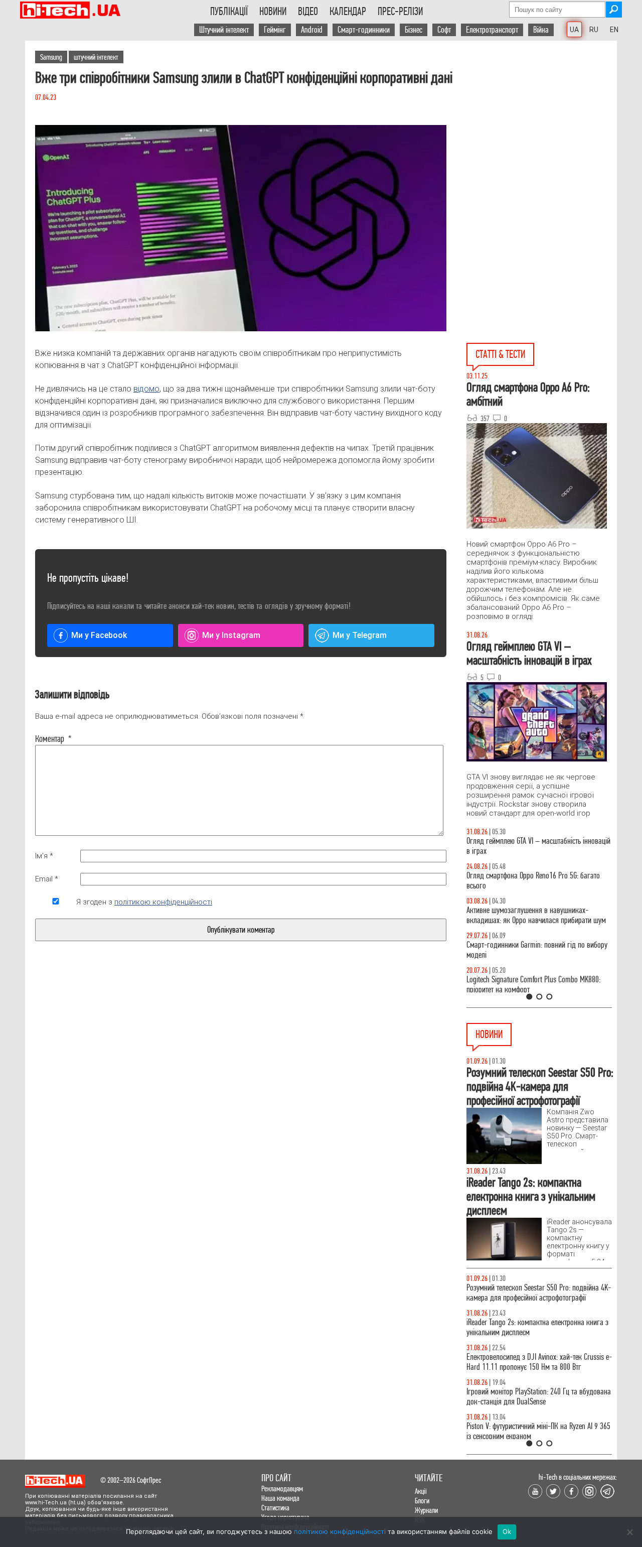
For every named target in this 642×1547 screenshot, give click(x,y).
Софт (444, 30)
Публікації (229, 11)
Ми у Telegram (360, 635)
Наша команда (280, 1498)
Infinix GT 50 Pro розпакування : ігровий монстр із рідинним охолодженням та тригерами (539, 984)
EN (614, 30)
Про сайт (276, 1478)
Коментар (53, 738)
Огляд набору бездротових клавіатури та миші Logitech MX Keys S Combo (534, 880)
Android (312, 30)
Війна (541, 30)
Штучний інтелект (224, 30)
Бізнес (413, 30)
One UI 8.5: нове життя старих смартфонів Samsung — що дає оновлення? (526, 915)
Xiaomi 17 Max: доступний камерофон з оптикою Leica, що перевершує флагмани (537, 1292)
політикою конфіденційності (163, 902)
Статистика (275, 1507)
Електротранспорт (492, 30)
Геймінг (275, 30)
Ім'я (44, 855)
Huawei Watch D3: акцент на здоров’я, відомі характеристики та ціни (532, 1431)
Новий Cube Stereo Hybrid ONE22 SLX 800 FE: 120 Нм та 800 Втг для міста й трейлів (536, 1327)
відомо (146, 389)
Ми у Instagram (231, 635)
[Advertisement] (541, 131)
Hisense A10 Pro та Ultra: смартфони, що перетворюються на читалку (524, 1362)
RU (593, 30)
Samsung (51, 57)
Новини (272, 11)
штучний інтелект (96, 57)
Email (46, 878)
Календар (348, 11)
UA (574, 30)
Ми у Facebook (99, 635)
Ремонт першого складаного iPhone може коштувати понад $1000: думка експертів (527, 1396)
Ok (507, 1531)
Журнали (426, 1510)
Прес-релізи (400, 11)
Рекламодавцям (282, 1488)
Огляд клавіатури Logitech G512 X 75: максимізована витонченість (520, 950)
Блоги (422, 1500)
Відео (308, 11)
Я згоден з (144, 902)
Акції (421, 1491)
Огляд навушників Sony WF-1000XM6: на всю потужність (532, 846)
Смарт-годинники (364, 30)
